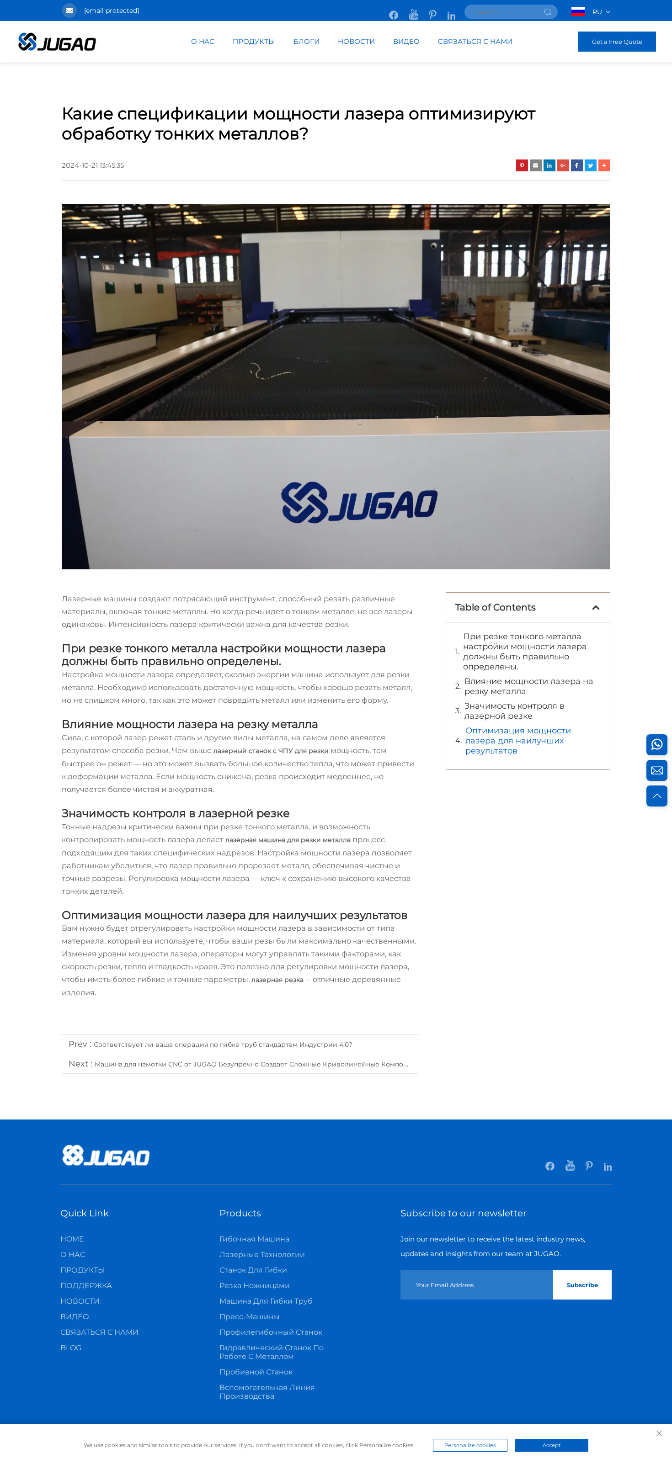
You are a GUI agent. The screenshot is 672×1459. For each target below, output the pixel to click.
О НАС (202, 41)
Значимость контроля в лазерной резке (514, 711)
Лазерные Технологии (262, 1254)
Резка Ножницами (254, 1285)
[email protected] (111, 10)
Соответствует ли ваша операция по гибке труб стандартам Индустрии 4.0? (223, 1044)
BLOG (70, 1347)
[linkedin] (451, 10)
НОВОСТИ (356, 41)
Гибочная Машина (254, 1239)
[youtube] (414, 10)
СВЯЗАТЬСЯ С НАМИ (475, 41)
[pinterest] (433, 10)
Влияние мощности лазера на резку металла (528, 686)
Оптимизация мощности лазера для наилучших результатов (518, 741)
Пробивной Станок (256, 1372)
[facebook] (394, 10)
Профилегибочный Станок (270, 1332)
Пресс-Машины (249, 1316)
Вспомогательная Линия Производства (267, 1392)
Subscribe (582, 1285)
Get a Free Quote (617, 41)
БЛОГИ (306, 41)
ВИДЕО (406, 41)
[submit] (548, 12)
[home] (57, 49)
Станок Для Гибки (253, 1270)
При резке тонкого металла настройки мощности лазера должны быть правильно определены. (525, 651)
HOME (72, 1239)
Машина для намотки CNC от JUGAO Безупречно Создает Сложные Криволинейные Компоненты (259, 1064)
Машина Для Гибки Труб (266, 1301)
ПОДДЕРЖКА (86, 1285)
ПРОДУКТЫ (254, 41)
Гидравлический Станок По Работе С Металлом (271, 1352)
